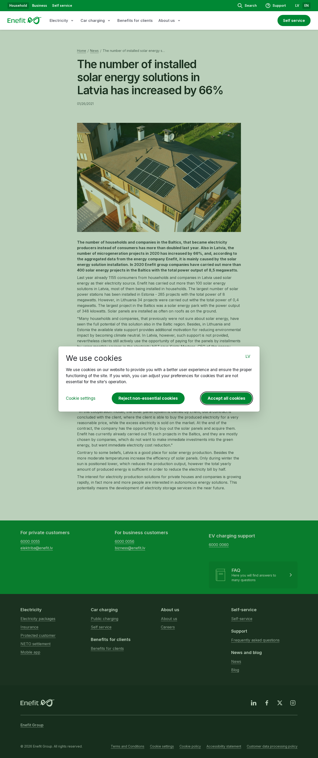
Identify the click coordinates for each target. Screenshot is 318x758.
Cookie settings (80, 398)
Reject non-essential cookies (148, 398)
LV (247, 356)
